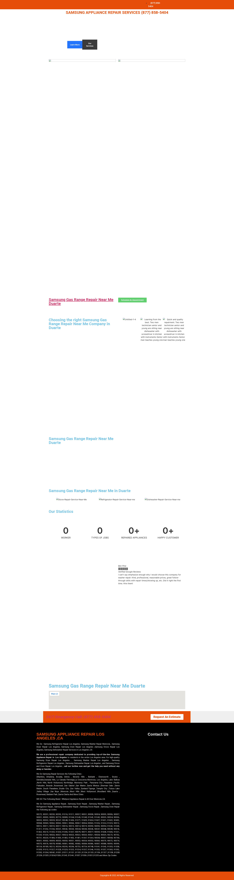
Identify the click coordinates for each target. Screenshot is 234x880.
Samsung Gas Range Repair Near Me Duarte (81, 301)
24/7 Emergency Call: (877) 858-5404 (78, 717)
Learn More (75, 45)
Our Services (89, 44)
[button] (120, 574)
